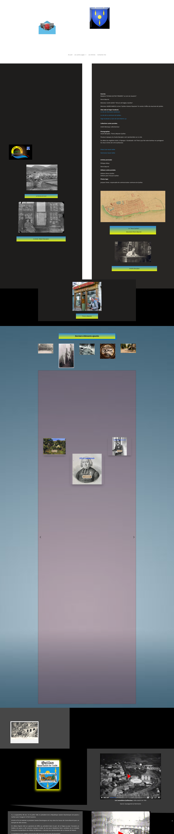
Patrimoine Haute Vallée (108, 153)
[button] (40, 537)
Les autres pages (79, 55)
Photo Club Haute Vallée (108, 149)
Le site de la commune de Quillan (111, 115)
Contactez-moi (101, 55)
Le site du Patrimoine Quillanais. (110, 112)
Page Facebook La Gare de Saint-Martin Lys (114, 119)
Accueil (70, 55)
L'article (54, 451)
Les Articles (91, 55)
